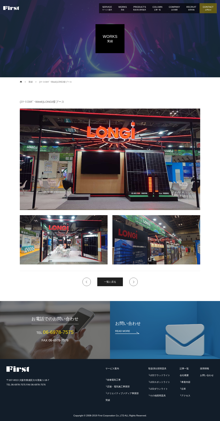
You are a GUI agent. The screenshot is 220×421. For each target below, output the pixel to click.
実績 (107, 400)
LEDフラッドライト (160, 375)
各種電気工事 (114, 379)
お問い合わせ (207, 375)
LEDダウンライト (159, 389)
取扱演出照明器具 (157, 368)
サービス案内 (112, 368)
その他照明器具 (158, 395)
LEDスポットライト (160, 382)
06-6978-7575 (58, 332)
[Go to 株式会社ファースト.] (21, 82)
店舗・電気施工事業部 (118, 386)
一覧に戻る (110, 281)
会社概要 (184, 375)
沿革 (183, 389)
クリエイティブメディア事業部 (123, 393)
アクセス (185, 395)
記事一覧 (184, 368)
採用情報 (204, 368)
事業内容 (185, 382)
